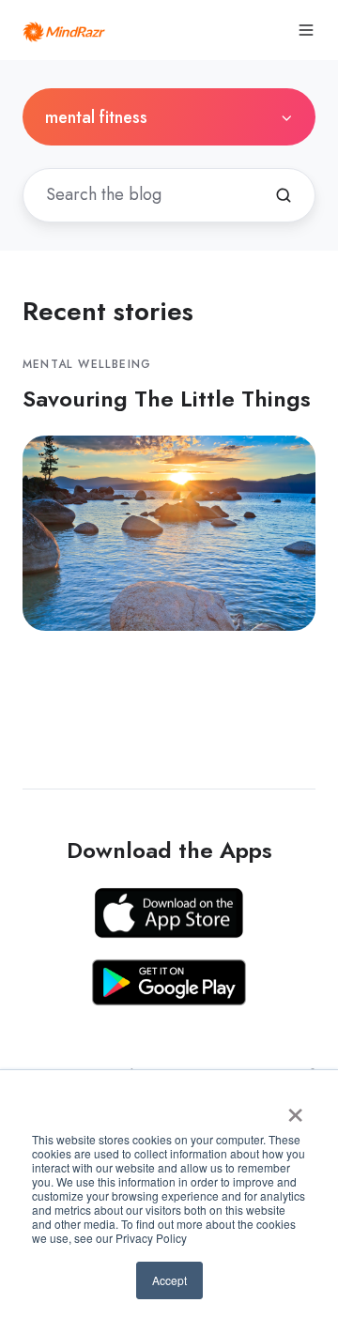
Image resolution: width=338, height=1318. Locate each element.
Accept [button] (169, 1280)
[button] (306, 30)
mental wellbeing (87, 364)
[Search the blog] (283, 195)
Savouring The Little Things (167, 398)
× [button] (295, 1108)
